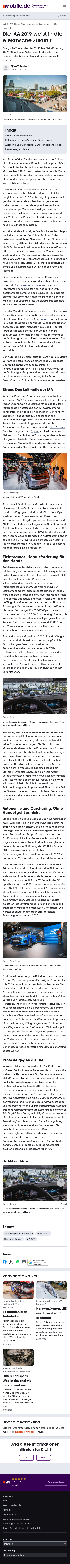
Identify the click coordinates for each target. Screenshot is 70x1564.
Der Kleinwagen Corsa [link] (27, 285)
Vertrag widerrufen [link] (12, 1505)
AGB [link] (5, 1500)
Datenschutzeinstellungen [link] (16, 1519)
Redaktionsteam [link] (24, 1431)
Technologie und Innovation (18, 16)
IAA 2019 (31, 1239)
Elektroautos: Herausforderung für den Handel (29, 140)
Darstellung (9, 1550)
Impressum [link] (8, 1496)
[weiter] (61, 1183)
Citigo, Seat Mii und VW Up (35, 419)
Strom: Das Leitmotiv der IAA (20, 135)
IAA (25, 159)
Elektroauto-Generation (45, 338)
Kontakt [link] (7, 1510)
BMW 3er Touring (13, 247)
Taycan (35, 431)
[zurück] (9, 1183)
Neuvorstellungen (13, 1239)
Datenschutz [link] (9, 1514)
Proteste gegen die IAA (17, 149)
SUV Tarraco (57, 427)
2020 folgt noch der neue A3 (30, 888)
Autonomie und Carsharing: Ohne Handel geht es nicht (33, 144)
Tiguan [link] (43, 319)
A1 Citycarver (33, 884)
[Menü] (64, 6)
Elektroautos (43, 1233)
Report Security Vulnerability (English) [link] (22, 1528)
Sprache (7, 1539)
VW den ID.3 (28, 334)
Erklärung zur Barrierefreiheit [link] (17, 1523)
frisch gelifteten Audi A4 (24, 243)
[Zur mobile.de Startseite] (29, 6)
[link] (5, 1262)
